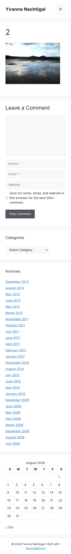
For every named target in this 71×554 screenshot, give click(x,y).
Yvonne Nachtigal (25, 9)
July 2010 (12, 375)
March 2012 (14, 313)
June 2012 (13, 300)
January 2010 (15, 394)
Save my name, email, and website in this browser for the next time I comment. (36, 197)
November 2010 (17, 363)
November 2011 (16, 319)
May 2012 (12, 306)
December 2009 (17, 400)
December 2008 (17, 431)
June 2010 (13, 381)
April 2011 (12, 344)
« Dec (9, 527)
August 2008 (14, 437)
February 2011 (15, 350)
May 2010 (12, 387)
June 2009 (13, 406)
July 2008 (12, 443)
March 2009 (14, 425)
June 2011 (12, 338)
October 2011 (15, 325)
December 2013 (17, 282)
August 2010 (14, 369)
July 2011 (12, 331)
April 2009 (13, 419)
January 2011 (15, 356)
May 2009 (12, 412)
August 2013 (14, 288)
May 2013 (12, 294)
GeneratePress (35, 548)
